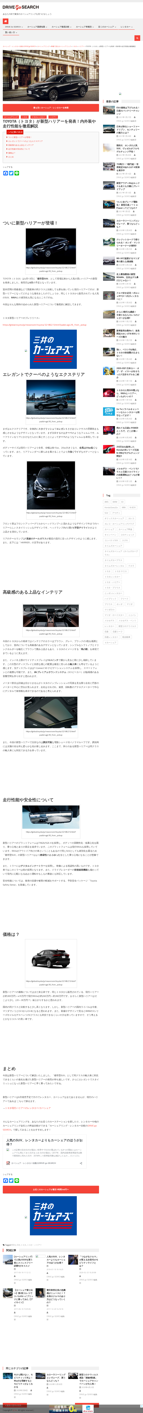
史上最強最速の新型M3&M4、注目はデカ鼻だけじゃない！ (127, 277)
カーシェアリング (11, 117)
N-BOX (133, 507)
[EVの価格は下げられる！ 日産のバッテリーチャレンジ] (109, 110)
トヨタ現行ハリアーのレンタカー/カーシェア (28, 1108)
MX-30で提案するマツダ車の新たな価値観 (127, 260)
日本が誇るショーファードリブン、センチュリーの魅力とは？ (128, 129)
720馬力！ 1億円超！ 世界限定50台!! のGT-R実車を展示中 (128, 167)
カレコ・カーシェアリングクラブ (119, 523)
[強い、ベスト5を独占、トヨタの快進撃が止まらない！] (109, 352)
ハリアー (53, 117)
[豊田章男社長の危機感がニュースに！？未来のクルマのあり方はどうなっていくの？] (40, 1293)
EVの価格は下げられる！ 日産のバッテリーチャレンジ (129, 110)
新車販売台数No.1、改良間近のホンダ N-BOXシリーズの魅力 (128, 333)
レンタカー (125, 26)
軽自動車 (126, 637)
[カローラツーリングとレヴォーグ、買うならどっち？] (40, 1376)
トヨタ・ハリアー (34, 1244)
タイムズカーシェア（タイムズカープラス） (121, 553)
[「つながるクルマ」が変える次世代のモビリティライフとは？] (73, 1260)
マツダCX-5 (109, 609)
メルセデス (109, 620)
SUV (18, 1244)
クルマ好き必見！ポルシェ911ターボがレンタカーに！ (128, 296)
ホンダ (119, 604)
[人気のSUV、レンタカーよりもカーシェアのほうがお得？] (40, 1260)
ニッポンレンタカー (113, 593)
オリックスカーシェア (114, 518)
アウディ (116, 512)
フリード (124, 598)
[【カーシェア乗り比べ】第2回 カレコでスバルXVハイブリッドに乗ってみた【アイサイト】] (8, 1293)
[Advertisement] (51, 197)
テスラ (131, 565)
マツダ (130, 604)
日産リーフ (117, 631)
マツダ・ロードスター (114, 615)
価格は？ (12, 152)
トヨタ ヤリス (121, 571)
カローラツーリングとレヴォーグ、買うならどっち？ (56, 1377)
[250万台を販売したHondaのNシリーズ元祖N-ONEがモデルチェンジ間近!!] (109, 449)
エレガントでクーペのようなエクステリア (25, 141)
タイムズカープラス (113, 560)
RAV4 (14, 1244)
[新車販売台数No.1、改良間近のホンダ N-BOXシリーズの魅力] (109, 333)
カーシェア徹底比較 (60, 26)
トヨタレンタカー (38, 117)
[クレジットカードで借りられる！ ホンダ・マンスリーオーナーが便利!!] (109, 242)
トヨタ (24, 117)
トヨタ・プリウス (112, 587)
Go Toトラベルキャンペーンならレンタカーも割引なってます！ (128, 412)
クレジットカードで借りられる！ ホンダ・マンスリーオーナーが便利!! (128, 242)
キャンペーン (110, 534)
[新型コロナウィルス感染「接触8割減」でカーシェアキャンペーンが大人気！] (73, 1376)
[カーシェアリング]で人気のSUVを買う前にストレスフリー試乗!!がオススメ (23, 1261)
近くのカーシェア (106, 26)
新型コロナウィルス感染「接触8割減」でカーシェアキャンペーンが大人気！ (88, 1379)
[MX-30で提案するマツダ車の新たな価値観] (109, 261)
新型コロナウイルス (127, 626)
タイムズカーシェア (113, 545)
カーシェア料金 (125, 529)
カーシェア (109, 529)
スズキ (125, 540)
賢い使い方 (10, 32)
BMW (115, 501)
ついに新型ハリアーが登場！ (20, 137)
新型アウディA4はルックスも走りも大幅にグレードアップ (128, 186)
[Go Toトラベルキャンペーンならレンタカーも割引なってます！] (109, 411)
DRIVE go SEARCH (13, 26)
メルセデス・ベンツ (127, 620)
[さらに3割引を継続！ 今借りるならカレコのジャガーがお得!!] (109, 314)
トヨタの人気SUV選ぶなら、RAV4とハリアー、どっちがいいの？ (127, 393)
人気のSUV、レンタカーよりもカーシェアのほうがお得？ (56, 1259)
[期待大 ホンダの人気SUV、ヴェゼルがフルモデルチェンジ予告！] (109, 148)
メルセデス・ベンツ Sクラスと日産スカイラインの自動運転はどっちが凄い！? (128, 473)
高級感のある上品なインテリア (21, 145)
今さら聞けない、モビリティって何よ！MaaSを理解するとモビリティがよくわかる (23, 1381)
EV (122, 501)
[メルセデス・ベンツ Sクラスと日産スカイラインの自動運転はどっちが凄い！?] (109, 471)
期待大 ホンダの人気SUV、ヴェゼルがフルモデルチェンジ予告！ (127, 148)
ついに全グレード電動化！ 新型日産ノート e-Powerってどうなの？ (127, 205)
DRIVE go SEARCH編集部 (23, 1281)
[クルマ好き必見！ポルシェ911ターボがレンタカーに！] (109, 295)
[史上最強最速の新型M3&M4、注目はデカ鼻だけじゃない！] (109, 276)
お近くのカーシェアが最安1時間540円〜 (51, 1189)
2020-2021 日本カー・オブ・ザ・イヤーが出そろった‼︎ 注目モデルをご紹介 (128, 373)
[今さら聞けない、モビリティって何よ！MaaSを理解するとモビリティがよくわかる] (8, 1376)
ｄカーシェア (110, 642)
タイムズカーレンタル (114, 565)
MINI (124, 507)
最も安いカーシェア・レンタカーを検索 (51, 107)
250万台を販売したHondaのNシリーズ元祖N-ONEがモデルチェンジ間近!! (127, 451)
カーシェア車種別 (84, 26)
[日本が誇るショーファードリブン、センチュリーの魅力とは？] (109, 129)
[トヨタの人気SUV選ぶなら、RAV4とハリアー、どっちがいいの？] (109, 392)
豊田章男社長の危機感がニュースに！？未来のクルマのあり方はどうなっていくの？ (56, 1296)
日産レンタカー (111, 637)
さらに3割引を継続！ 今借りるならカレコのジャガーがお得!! (128, 315)
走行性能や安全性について (19, 149)
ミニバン (132, 615)
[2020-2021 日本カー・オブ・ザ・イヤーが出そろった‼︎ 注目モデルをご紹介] (109, 370)
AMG (107, 501)
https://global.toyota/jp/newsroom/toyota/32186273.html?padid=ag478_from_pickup (44, 324)
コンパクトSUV (111, 540)
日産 (107, 631)
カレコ (131, 518)
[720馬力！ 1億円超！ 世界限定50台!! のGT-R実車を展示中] (109, 166)
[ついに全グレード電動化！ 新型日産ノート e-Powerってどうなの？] (109, 204)
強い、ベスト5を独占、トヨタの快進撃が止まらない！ (128, 352)
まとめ (11, 156)
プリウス (108, 604)
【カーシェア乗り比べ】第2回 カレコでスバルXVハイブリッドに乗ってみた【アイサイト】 (23, 1296)
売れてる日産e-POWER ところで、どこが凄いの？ (128, 431)
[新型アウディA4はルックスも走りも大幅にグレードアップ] (109, 185)
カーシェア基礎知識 (36, 26)
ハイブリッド (110, 598)
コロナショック (127, 534)
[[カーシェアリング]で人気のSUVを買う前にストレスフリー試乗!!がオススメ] (8, 1260)
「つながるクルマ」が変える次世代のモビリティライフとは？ (88, 1261)
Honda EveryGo (111, 507)
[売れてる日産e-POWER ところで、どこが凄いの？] (109, 430)
